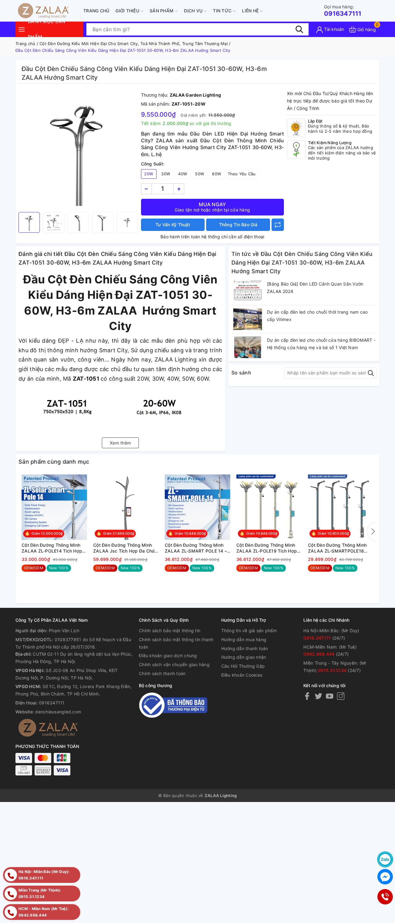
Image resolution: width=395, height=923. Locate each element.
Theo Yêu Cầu (242, 173)
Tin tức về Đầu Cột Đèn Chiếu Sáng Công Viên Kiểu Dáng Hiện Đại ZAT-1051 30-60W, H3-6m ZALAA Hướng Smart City (301, 262)
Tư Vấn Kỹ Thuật (173, 224)
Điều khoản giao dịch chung (168, 655)
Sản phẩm (162, 10)
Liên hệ (251, 10)
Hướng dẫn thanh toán (244, 648)
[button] (371, 531)
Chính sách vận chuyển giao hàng (174, 664)
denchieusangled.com (58, 711)
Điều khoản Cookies (242, 675)
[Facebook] (307, 696)
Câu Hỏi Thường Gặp (243, 666)
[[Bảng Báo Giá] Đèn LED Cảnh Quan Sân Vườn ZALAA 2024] (247, 291)
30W (165, 173)
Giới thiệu (127, 10)
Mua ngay (212, 206)
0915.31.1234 (332, 670)
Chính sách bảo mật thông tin (169, 630)
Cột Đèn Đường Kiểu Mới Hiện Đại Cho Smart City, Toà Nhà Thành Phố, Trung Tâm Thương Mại (134, 43)
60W (216, 173)
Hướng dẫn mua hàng (244, 639)
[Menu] (22, 29)
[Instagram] (340, 696)
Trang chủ (96, 10)
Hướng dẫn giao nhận (243, 657)
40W (182, 173)
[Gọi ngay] (385, 896)
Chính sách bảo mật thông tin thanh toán (176, 643)
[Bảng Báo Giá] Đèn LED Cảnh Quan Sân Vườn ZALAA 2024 (315, 287)
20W (148, 173)
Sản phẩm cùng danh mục (54, 461)
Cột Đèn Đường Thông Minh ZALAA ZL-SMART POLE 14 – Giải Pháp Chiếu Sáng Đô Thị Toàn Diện (196, 548)
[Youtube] (329, 696)
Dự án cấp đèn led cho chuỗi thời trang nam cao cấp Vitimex (317, 315)
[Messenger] (385, 876)
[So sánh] (278, 225)
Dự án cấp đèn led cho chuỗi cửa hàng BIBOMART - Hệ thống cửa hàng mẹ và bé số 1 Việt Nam (321, 343)
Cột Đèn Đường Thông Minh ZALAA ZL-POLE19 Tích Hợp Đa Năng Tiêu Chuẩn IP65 (266, 548)
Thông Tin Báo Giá (238, 224)
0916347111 (343, 10)
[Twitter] (318, 696)
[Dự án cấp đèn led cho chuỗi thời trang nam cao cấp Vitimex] (247, 319)
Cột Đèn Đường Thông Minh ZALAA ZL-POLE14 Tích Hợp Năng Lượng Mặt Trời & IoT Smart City (52, 548)
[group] (78, 149)
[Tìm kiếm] (299, 29)
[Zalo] (385, 859)
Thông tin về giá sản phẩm (249, 630)
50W (199, 173)
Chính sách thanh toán (162, 673)
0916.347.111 (317, 638)
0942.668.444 (319, 654)
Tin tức (223, 10)
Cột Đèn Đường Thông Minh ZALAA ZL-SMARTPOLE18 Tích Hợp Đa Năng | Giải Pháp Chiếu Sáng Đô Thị (339, 548)
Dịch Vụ (194, 10)
